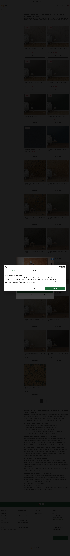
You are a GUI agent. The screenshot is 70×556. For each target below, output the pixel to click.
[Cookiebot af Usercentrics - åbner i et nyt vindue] (59, 267)
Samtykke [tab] (14, 270)
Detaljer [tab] (35, 270)
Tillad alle (55, 288)
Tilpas (34, 288)
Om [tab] (55, 270)
